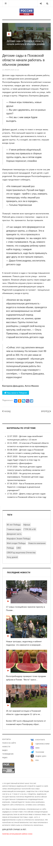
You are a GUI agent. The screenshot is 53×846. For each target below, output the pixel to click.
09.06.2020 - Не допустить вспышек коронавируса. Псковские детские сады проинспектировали (25, 476)
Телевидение (8, 754)
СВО (19, 548)
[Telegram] (31, 401)
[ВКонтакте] (15, 401)
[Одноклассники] (19, 401)
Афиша (26, 525)
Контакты (6, 739)
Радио (4, 757)
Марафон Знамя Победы (18, 538)
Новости (6, 746)
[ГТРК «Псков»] (27, 12)
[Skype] (23, 401)
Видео (5, 750)
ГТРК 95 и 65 (30, 529)
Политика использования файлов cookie (17, 834)
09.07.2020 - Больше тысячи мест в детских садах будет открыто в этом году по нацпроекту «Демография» (27, 459)
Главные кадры (14, 529)
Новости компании (37, 543)
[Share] (40, 3)
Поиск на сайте (9, 743)
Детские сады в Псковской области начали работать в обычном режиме (23, 60)
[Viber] (27, 401)
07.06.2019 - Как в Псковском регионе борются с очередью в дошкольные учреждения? (24, 486)
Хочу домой (12, 557)
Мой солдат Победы (16, 543)
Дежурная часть (14, 534)
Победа (10, 548)
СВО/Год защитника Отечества (21, 552)
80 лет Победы (14, 525)
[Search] (47, 3)
